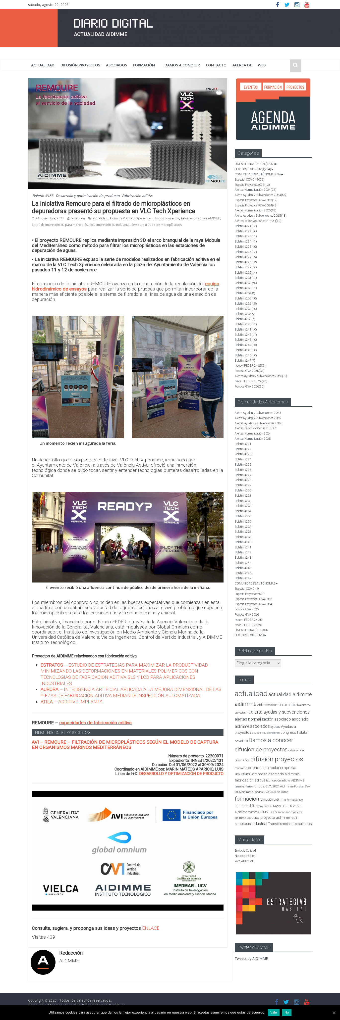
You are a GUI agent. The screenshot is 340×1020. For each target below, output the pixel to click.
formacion (247, 799)
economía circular (263, 767)
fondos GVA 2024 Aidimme (273, 786)
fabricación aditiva (250, 780)
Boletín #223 (246, 236)
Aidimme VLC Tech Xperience (130, 218)
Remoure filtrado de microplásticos (156, 225)
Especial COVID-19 (249, 179)
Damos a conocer (182, 64)
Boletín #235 (246, 298)
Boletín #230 (246, 272)
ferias (249, 786)
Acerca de (242, 64)
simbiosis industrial (251, 823)
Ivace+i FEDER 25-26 (251, 381)
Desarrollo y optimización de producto (87, 195)
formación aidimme (273, 799)
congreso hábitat (294, 732)
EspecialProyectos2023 (252, 185)
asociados (116, 64)
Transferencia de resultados (290, 824)
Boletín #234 (245, 293)
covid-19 (241, 741)
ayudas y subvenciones (266, 732)
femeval (240, 786)
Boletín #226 (246, 252)
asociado (282, 719)
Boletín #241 (246, 329)
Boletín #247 (245, 360)
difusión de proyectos (261, 749)
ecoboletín (241, 768)
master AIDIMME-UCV (262, 812)
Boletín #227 (246, 257)
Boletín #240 (246, 324)
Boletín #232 (246, 283)
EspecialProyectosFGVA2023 (256, 200)
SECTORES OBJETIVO (253, 169)
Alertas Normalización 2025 (255, 210)
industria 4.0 (244, 806)
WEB (262, 64)
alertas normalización (254, 719)
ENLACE (151, 928)
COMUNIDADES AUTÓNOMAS (258, 174)
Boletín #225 (246, 246)
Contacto (216, 64)
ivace (268, 806)
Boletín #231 (246, 278)
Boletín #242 (246, 335)
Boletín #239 (245, 319)
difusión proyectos (80, 64)
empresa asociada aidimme (275, 774)
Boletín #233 (246, 288)
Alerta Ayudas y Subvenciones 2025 (260, 215)
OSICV (256, 818)
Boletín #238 (245, 314)
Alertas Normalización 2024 (255, 190)
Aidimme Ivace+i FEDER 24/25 (278, 705)
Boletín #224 (246, 241)
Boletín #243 (246, 339)
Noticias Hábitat (245, 856)
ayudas (275, 727)
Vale (273, 1012)
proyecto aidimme (275, 817)
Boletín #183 (42, 195)
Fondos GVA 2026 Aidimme (271, 792)
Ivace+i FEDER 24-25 (250, 365)
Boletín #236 (246, 303)
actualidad (43, 64)
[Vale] (333, 1012)
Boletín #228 (246, 262)
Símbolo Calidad (245, 850)
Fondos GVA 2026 (249, 386)
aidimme (245, 704)
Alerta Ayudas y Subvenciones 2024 (260, 195)
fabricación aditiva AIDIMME (200, 218)
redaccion (78, 218)
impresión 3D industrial (112, 225)
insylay (259, 806)
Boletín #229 (246, 267)
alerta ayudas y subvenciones (280, 712)
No (286, 1012)
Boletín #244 (246, 345)
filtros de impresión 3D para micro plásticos (63, 225)
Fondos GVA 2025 (249, 371)
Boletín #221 (246, 226)
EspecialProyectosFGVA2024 (256, 205)
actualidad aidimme (290, 694)
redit (294, 818)
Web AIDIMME (244, 861)
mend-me (284, 812)
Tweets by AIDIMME (251, 958)
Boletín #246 (246, 355)
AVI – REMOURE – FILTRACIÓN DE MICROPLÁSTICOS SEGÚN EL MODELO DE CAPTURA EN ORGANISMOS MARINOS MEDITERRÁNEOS (125, 744)
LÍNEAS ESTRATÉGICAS (255, 164)
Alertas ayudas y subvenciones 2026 (261, 376)
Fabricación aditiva (137, 195)
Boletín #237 (246, 309)
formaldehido (294, 799)
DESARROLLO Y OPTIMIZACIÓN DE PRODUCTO (181, 773)
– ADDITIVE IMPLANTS (71, 702)
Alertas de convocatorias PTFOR (258, 221)
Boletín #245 (246, 350)
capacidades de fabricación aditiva (95, 723)
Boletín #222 (246, 231)
